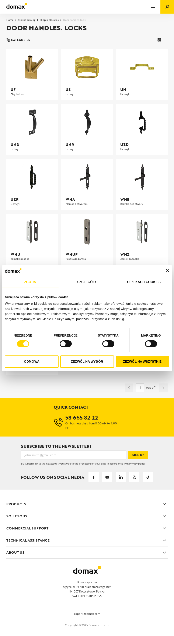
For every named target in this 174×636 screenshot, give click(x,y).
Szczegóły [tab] (87, 282)
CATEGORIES (20, 40)
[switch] (66, 343)
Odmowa (31, 361)
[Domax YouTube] (107, 477)
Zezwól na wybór (87, 361)
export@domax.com (87, 614)
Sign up (138, 455)
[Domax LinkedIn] (121, 477)
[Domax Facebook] (93, 477)
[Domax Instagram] (134, 477)
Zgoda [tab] (30, 282)
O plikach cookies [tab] (144, 282)
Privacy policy (137, 463)
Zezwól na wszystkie (142, 361)
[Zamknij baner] (167, 270)
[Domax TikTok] (148, 477)
